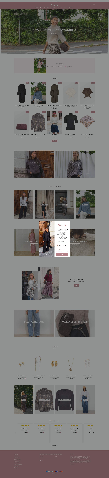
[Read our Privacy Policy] (67, 251)
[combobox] (59, 245)
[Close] (68, 222)
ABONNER (62, 254)
